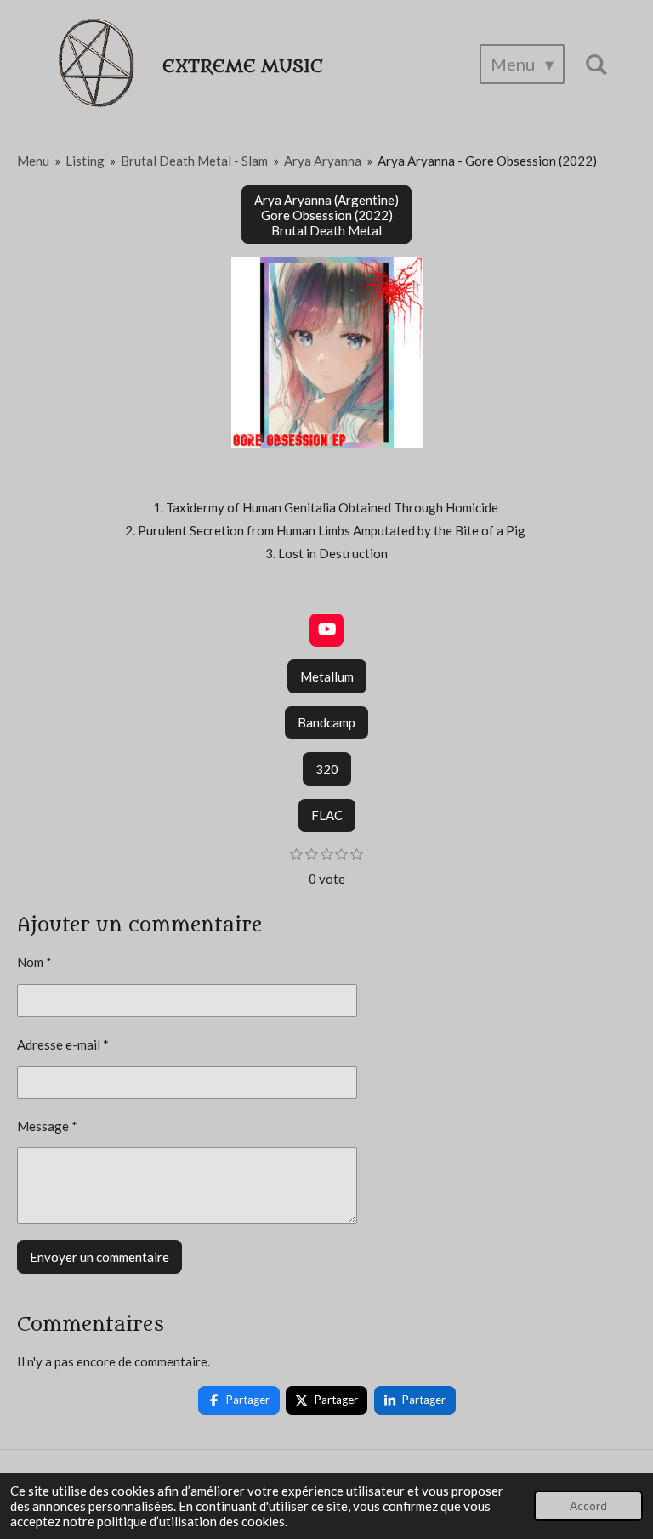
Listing (85, 160)
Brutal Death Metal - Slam (194, 160)
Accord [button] (588, 1506)
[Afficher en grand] (327, 352)
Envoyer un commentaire (99, 1257)
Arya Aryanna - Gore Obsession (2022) (487, 160)
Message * (47, 1126)
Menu (33, 160)
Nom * (34, 962)
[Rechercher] (596, 64)
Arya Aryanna (322, 160)
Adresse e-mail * (63, 1044)
